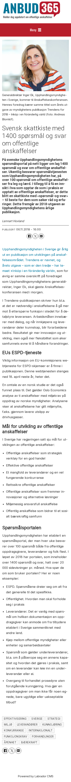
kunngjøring (52, 724)
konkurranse (14, 730)
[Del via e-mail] (41, 236)
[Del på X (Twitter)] (35, 236)
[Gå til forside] (31, 10)
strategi (54, 718)
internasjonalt (40, 730)
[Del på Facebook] (29, 236)
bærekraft (29, 742)
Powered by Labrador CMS (35, 776)
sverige (37, 718)
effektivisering (15, 718)
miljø (8, 724)
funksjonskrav (15, 736)
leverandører (27, 724)
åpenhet (10, 742)
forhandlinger (43, 736)
